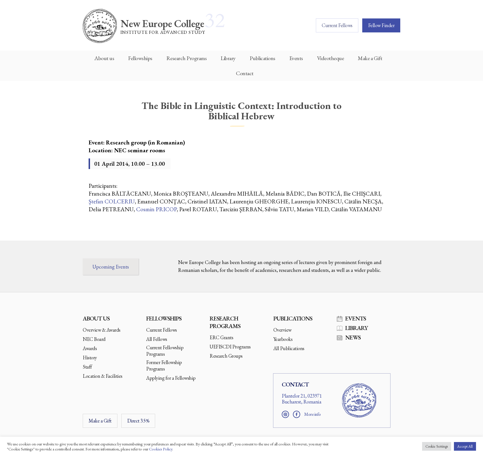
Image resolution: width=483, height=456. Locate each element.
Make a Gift (370, 58)
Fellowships (140, 58)
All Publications (288, 348)
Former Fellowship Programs (164, 365)
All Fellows (156, 339)
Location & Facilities (102, 376)
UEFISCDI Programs (230, 346)
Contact (245, 73)
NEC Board (94, 339)
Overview (282, 330)
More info (312, 414)
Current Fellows (337, 25)
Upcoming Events (111, 266)
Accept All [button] (465, 446)
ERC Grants (221, 337)
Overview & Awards (101, 330)
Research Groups (226, 356)
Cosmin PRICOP (156, 209)
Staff (87, 367)
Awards (90, 348)
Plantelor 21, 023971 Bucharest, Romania (302, 399)
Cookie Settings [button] (436, 446)
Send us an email (285, 414)
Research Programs (186, 58)
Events (296, 58)
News (353, 337)
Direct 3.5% (138, 420)
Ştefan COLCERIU (112, 201)
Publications (262, 58)
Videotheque (330, 58)
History (90, 357)
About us (104, 58)
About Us (96, 318)
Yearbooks (283, 339)
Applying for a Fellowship (171, 378)
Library (228, 58)
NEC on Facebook (296, 414)
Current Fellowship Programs (164, 350)
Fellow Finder (381, 25)
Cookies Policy (160, 449)
